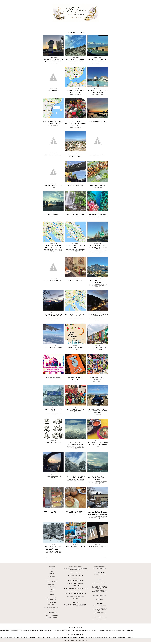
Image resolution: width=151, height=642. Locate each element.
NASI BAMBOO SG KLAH (98, 155)
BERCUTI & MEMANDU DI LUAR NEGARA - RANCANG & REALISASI (97, 410)
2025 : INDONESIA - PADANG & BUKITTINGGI (75, 591)
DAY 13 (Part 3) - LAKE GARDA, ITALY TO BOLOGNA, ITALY (97, 247)
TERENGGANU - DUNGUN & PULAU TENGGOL (100, 217)
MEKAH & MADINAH (99, 599)
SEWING (126, 630)
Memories (84, 630)
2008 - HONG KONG (75, 573)
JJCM (98, 157)
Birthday (94, 381)
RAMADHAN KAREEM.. (53, 378)
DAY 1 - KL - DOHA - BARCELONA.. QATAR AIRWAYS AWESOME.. (75, 123)
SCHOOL (123, 630)
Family (51, 217)
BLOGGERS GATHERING (6, 630)
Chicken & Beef (31, 637)
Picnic (98, 630)
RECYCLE (119, 630)
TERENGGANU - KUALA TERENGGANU (51, 610)
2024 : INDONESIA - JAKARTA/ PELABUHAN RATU (75, 583)
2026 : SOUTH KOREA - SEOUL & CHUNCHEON (75, 596)
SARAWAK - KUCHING (51, 604)
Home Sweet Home (58, 630)
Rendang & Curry (97, 637)
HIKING (55, 217)
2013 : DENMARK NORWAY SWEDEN (99, 568)
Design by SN (84, 640)
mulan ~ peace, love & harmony (74, 640)
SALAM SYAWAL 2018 (75, 347)
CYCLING (25, 630)
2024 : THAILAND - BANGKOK (75, 590)
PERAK (51, 591)
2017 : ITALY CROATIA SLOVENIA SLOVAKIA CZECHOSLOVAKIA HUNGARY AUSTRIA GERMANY (53, 250)
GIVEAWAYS (45, 630)
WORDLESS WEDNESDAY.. (53, 442)
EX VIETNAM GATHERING (53, 347)
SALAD (108, 637)
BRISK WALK (15, 630)
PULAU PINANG (51, 594)
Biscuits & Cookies (3, 637)
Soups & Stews (121, 637)
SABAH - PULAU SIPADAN (51, 602)
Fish (42, 637)
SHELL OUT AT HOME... (98, 185)
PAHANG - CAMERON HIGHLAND (51, 579)
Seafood (115, 637)
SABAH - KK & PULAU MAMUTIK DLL (51, 597)
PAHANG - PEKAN (51, 586)
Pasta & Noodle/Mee (79, 637)
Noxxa (70, 637)
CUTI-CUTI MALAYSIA (75, 280)
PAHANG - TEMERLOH (51, 589)
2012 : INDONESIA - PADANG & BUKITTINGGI (75, 580)
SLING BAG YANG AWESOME (53, 280)
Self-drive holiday (98, 414)
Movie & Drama (90, 630)
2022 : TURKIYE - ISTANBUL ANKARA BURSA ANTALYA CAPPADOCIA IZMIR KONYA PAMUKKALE (99, 618)
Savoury (112, 637)
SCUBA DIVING (91, 217)
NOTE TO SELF (98, 124)
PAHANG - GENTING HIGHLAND (51, 581)
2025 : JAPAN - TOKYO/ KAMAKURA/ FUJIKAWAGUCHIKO (75, 593)
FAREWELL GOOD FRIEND (53, 185)
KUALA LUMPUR (51, 573)
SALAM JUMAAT (53, 90)
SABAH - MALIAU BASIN (51, 599)
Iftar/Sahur (53, 637)
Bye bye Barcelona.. (75, 185)
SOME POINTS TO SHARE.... (98, 122)
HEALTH (49, 630)
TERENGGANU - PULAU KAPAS (51, 612)
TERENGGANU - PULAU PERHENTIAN (51, 615)
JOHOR (51, 568)
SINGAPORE (75, 598)
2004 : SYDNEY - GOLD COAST (99, 582)
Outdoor (95, 630)
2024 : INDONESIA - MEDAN (75, 585)
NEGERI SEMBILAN (51, 576)
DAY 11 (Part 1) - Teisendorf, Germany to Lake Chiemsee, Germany (97, 512)
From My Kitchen (46, 637)
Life (75, 381)
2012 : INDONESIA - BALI (75, 578)
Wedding (55, 349)
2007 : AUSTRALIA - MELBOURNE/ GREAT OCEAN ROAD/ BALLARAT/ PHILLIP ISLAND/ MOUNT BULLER (99, 587)
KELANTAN (51, 571)
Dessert (38, 637)
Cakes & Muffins (22, 637)
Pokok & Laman (102, 630)
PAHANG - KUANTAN (51, 584)
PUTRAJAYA (51, 596)
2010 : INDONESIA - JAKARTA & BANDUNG (75, 575)
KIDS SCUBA (68, 630)
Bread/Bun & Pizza (75, 515)
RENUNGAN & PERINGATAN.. (53, 155)
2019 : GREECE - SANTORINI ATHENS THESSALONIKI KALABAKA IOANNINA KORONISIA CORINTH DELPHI (99, 615)
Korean (62, 637)
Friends (53, 187)
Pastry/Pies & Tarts (90, 637)
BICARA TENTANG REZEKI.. (75, 215)
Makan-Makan (99, 187)
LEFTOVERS (66, 637)
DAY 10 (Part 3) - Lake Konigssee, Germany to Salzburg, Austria (53, 548)
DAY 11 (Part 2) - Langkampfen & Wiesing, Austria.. (97, 477)
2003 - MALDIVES (99, 597)
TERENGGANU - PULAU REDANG (51, 617)
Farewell (36, 630)
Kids (101, 381)
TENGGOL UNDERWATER (97, 215)
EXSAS (75, 413)
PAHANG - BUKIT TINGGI (51, 578)
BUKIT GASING (53, 215)
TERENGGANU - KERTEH (51, 609)
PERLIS (51, 592)
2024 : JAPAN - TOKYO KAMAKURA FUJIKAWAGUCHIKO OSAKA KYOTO (75, 586)
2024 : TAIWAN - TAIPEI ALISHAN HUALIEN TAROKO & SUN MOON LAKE (75, 588)
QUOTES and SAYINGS (110, 630)
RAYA (77, 349)
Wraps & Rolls (129, 637)
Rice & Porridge (104, 637)
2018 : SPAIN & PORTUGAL (53, 63)
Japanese (58, 637)
